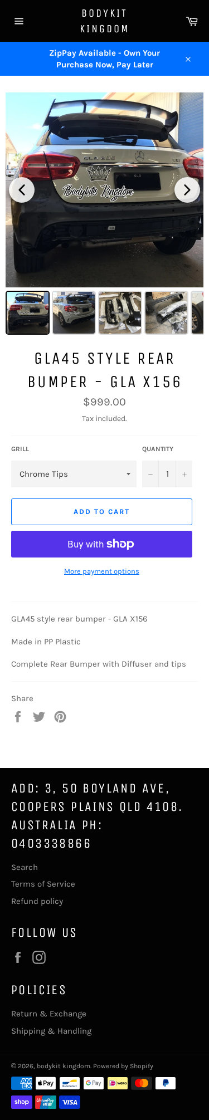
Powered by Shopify (123, 1066)
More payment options (101, 571)
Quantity (157, 449)
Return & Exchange (48, 1014)
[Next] (187, 190)
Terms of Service (43, 884)
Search (24, 867)
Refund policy (37, 901)
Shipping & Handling (51, 1031)
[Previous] (22, 190)
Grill (20, 449)
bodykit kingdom (105, 21)
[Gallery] (104, 215)
